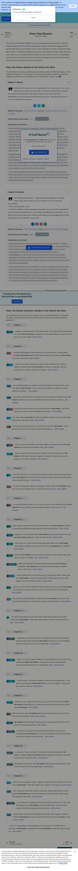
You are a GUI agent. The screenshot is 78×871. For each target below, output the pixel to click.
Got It (33, 18)
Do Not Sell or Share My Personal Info (38, 867)
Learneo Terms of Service (36, 2)
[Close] (75, 851)
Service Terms (20, 2)
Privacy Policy (54, 2)
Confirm (72, 6)
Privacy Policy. (63, 863)
